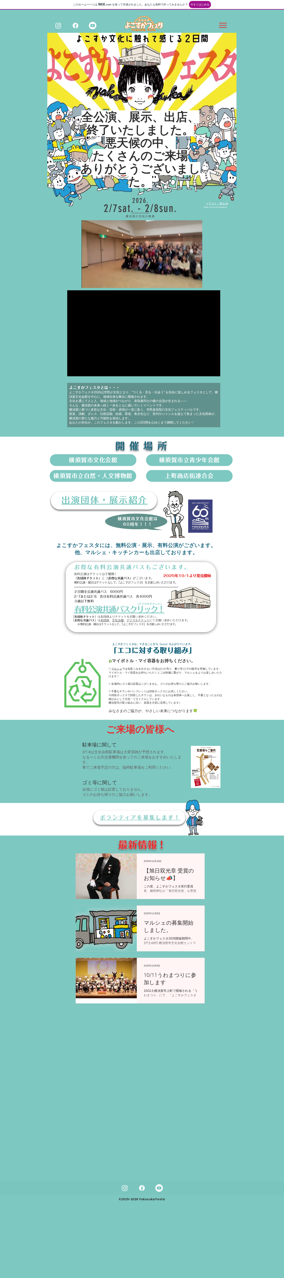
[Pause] (86, 282)
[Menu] (223, 25)
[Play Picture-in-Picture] (190, 282)
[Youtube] (92, 25)
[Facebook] (75, 25)
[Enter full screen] (197, 282)
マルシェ (116, 668)
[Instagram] (58, 25)
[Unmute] (93, 282)
